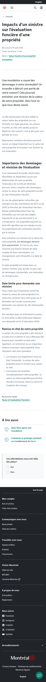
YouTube (9, 634)
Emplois (5, 550)
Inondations (7, 60)
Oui (12, 467)
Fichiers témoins (9, 667)
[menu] (11, 7)
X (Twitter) (10, 630)
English (38, 2)
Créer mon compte (9, 508)
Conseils (9, 17)
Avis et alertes (8, 504)
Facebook (10, 616)
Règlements (7, 600)
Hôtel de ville (7, 570)
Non (12, 472)
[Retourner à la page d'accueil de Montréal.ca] (4, 7)
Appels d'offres (8, 545)
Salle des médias (9, 529)
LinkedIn (9, 625)
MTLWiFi (5, 575)
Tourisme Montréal (10, 579)
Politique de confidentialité (29, 667)
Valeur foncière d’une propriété (22, 56)
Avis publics (7, 595)
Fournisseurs (7, 554)
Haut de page (38, 490)
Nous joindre (7, 524)
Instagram (10, 620)
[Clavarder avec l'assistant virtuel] (39, 675)
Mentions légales (23, 670)
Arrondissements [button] (10, 645)
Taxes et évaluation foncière (16, 400)
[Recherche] (35, 7)
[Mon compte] (41, 7)
